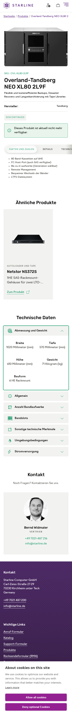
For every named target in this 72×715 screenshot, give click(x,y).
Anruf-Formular (13, 632)
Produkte (23, 16)
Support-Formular (15, 644)
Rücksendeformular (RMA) (20, 656)
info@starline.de (36, 543)
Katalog (8, 638)
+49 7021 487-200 (14, 600)
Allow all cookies (36, 697)
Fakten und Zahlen (21, 149)
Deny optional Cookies (36, 706)
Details (48, 149)
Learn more (12, 687)
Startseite (9, 16)
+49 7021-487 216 (36, 538)
